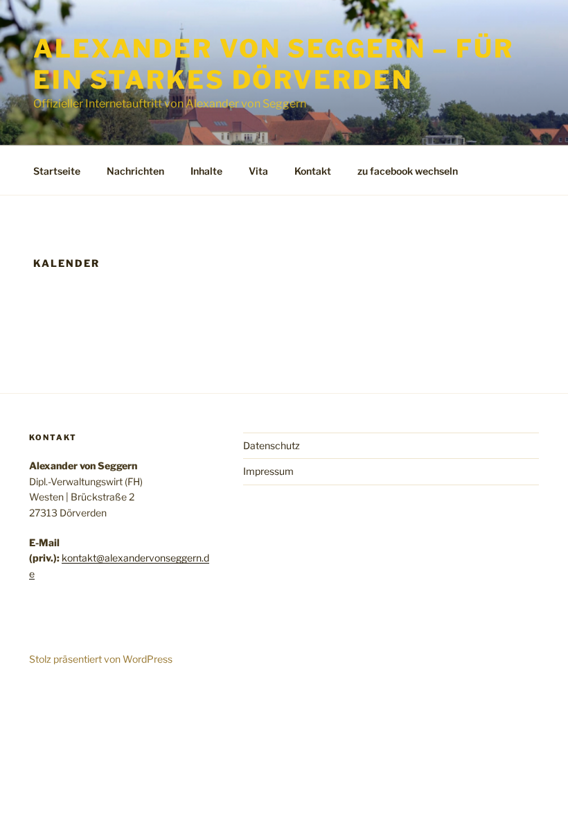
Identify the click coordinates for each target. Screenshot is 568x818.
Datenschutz (271, 445)
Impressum (268, 471)
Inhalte (206, 171)
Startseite (56, 171)
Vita (258, 171)
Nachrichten (135, 171)
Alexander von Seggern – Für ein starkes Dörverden (273, 64)
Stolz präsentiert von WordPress (100, 659)
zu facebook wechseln (407, 171)
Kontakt (312, 171)
